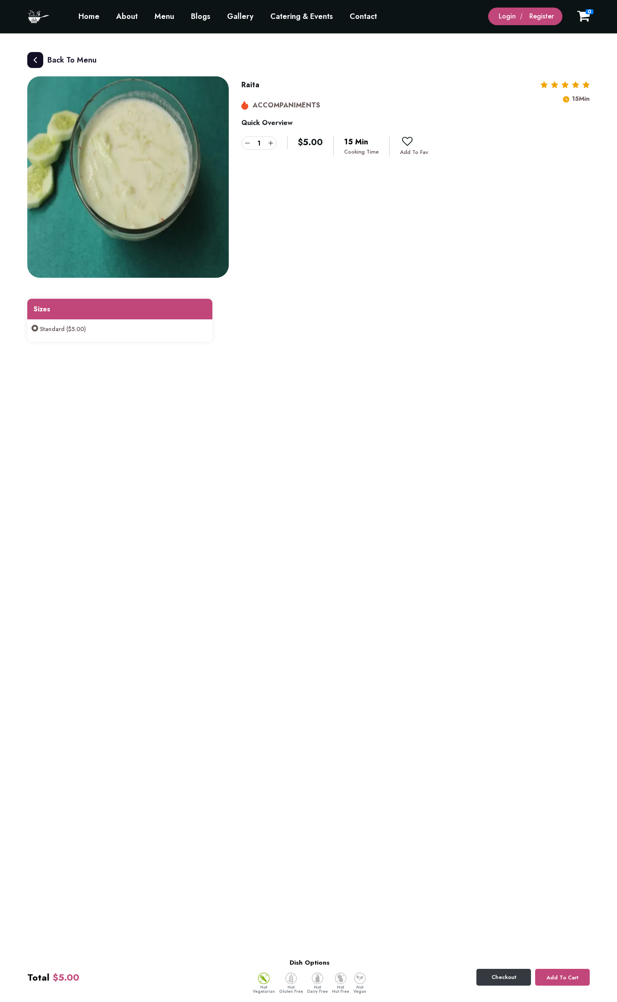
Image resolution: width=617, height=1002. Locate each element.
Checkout (504, 977)
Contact (363, 16)
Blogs (200, 16)
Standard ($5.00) (63, 329)
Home (88, 16)
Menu (164, 16)
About (127, 16)
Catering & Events (301, 16)
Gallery (240, 16)
